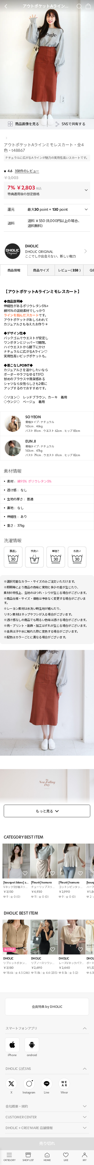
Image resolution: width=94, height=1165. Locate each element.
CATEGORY (9, 1160)
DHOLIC (8, 958)
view (84, 251)
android (32, 1055)
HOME (47, 1160)
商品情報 (14, 270)
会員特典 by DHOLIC (47, 1006)
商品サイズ (41, 270)
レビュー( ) (69, 270)
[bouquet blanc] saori (16, 882)
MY (84, 1160)
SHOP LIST (28, 1160)
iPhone (12, 1055)
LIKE (66, 1160)
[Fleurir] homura (41, 882)
